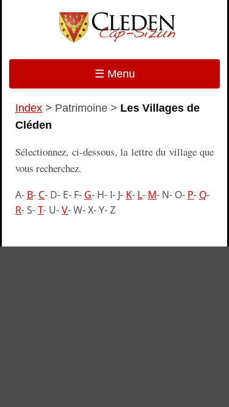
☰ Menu (115, 74)
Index (28, 108)
